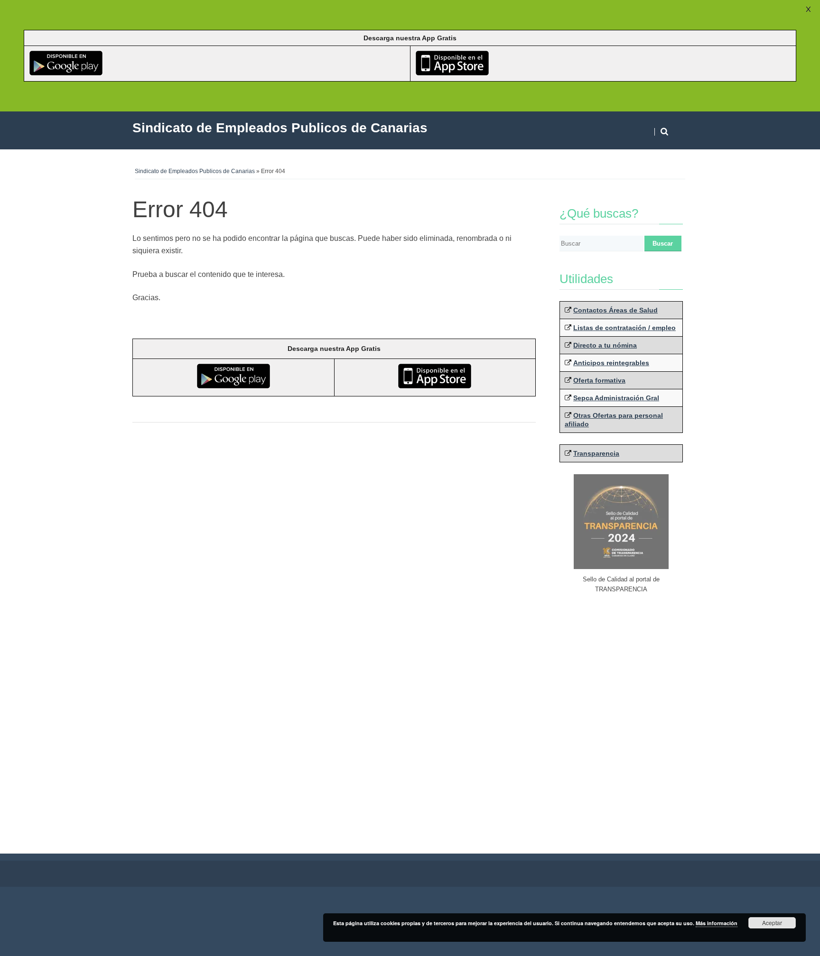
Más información (716, 923)
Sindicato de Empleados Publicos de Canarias (195, 171)
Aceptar (772, 923)
